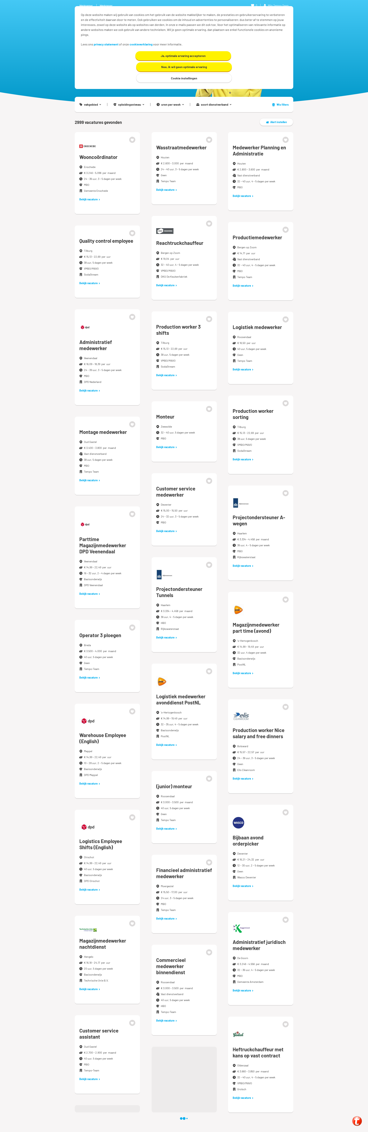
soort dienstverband (214, 104)
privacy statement (106, 44)
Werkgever (106, 5)
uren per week (171, 104)
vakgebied (91, 104)
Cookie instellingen (184, 78)
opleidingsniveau (129, 104)
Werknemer (86, 5)
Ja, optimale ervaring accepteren (183, 56)
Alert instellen (278, 122)
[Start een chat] (357, 1121)
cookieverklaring (141, 44)
